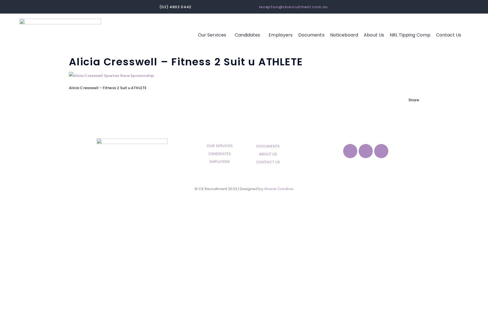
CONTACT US (268, 162)
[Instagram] (366, 151)
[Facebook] (409, 108)
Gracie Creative (278, 189)
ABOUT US (268, 154)
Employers (281, 35)
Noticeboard (344, 35)
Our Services (212, 35)
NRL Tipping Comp (410, 35)
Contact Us (448, 35)
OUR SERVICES (220, 146)
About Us (374, 35)
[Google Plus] (409, 123)
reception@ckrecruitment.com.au (293, 7)
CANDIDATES (219, 153)
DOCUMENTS (268, 146)
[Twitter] (409, 116)
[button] (213, 35)
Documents (311, 35)
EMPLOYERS (220, 161)
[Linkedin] (381, 151)
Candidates (247, 35)
